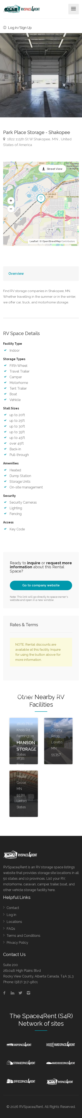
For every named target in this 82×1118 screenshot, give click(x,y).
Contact (13, 908)
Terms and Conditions (23, 936)
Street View (54, 168)
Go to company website (41, 585)
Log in (11, 915)
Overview (16, 274)
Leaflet (34, 241)
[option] (41, 75)
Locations (14, 922)
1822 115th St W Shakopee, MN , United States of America (37, 142)
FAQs (11, 929)
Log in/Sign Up (19, 28)
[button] (11, 200)
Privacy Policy (17, 943)
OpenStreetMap (51, 241)
